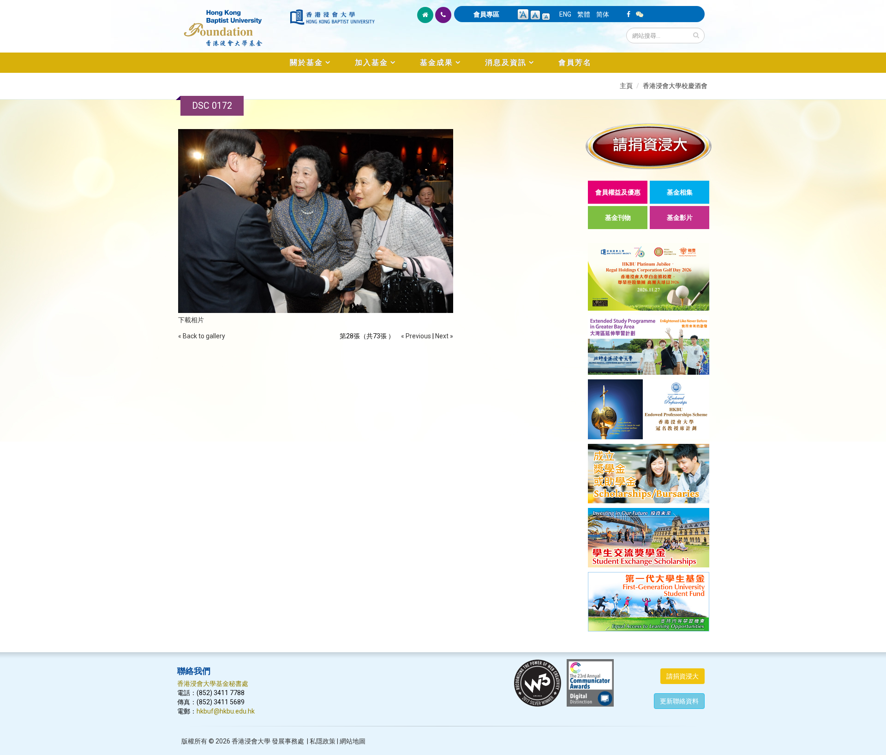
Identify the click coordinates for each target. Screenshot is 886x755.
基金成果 (436, 62)
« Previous (416, 336)
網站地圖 (352, 741)
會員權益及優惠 (618, 192)
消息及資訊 (506, 62)
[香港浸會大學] (332, 17)
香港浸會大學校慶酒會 (675, 85)
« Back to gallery (201, 336)
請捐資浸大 (682, 676)
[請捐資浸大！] (649, 146)
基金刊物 (618, 217)
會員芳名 (575, 62)
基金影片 (680, 217)
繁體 (583, 14)
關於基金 (306, 62)
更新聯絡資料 (679, 701)
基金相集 (680, 192)
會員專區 (486, 14)
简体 (602, 14)
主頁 (626, 85)
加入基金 (371, 62)
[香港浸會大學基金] (232, 23)
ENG (565, 14)
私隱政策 (322, 741)
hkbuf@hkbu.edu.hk (226, 711)
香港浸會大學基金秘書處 (212, 683)
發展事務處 (288, 741)
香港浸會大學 (251, 741)
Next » (444, 336)
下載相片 (191, 320)
